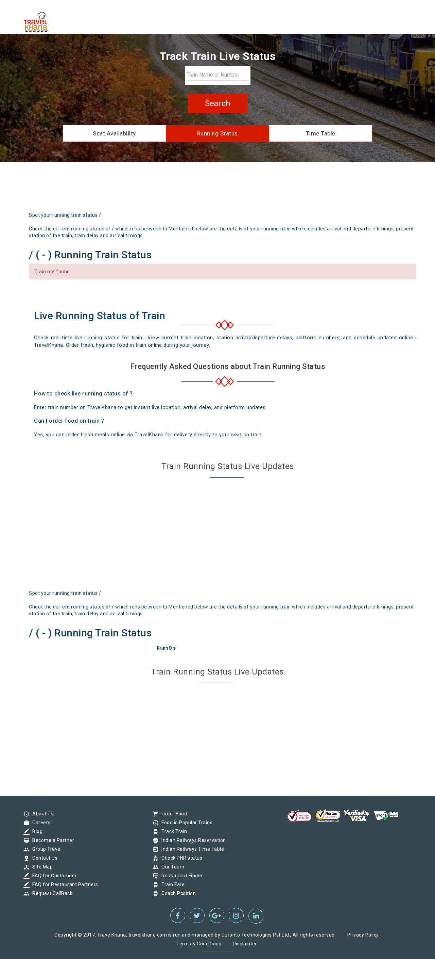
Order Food (172, 813)
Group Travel (45, 849)
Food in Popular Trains (185, 822)
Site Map (41, 866)
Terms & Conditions (198, 943)
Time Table (320, 133)
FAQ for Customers (52, 875)
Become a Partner (51, 840)
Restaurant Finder (180, 875)
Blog (35, 831)
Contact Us (43, 858)
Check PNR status (180, 858)
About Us (41, 813)
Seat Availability (114, 133)
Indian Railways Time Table (191, 849)
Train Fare (171, 884)
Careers (40, 822)
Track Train (172, 831)
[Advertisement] (249, 189)
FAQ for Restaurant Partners (63, 884)
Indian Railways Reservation (192, 840)
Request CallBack (50, 893)
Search (217, 103)
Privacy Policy (363, 935)
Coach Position (177, 893)
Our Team (171, 866)
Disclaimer (245, 943)
